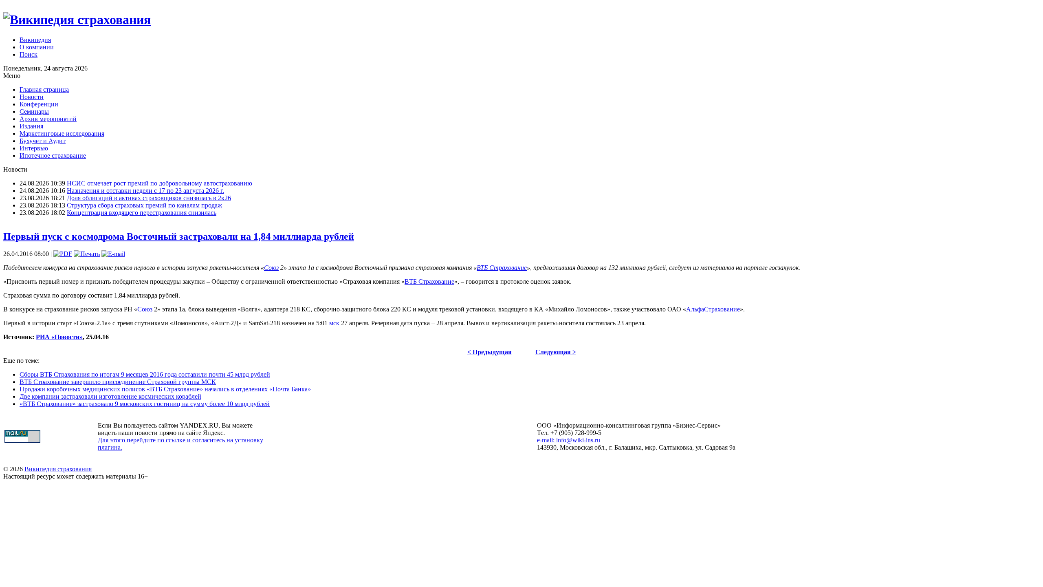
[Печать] (87, 253)
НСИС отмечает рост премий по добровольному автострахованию (159, 183)
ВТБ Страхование (502, 267)
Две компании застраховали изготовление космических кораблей (110, 396)
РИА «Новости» (59, 336)
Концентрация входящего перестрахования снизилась (141, 212)
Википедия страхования (58, 469)
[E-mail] (113, 253)
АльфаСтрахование (713, 309)
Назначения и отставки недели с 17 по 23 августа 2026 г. (145, 190)
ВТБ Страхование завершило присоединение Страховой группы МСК (118, 381)
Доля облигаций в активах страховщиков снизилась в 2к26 (149, 197)
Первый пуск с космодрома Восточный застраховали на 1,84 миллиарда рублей (178, 236)
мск (334, 323)
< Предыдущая (489, 352)
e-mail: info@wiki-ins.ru (568, 440)
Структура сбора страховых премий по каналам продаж (144, 205)
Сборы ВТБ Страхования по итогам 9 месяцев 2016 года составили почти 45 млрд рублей (145, 374)
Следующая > (555, 352)
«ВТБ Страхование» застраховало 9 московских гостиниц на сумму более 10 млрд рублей (145, 403)
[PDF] (62, 253)
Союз (271, 267)
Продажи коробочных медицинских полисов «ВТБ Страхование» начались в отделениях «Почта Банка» (165, 389)
